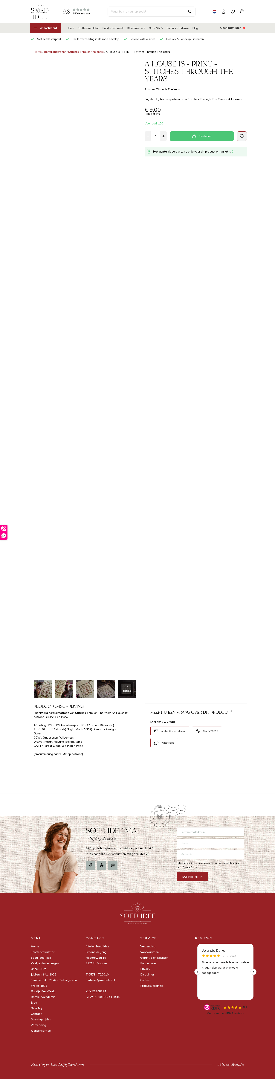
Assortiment (48, 28)
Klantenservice (136, 28)
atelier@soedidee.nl (173, 731)
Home (70, 28)
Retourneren (148, 963)
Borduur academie (178, 28)
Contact (36, 1014)
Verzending (38, 1025)
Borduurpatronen (55, 52)
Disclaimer (147, 974)
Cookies (145, 980)
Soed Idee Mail (41, 957)
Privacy (145, 969)
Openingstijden (41, 1019)
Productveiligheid (152, 985)
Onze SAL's (156, 28)
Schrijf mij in (192, 876)
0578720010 (210, 731)
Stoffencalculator (88, 28)
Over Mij (36, 1008)
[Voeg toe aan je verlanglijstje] (242, 136)
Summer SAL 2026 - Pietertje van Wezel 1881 (54, 982)
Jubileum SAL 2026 (43, 974)
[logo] (39, 11)
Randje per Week (113, 28)
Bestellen (205, 136)
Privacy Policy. (190, 867)
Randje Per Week (43, 991)
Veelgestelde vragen (45, 963)
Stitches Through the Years (86, 52)
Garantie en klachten (154, 957)
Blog (195, 28)
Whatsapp (167, 742)
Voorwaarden (149, 952)
